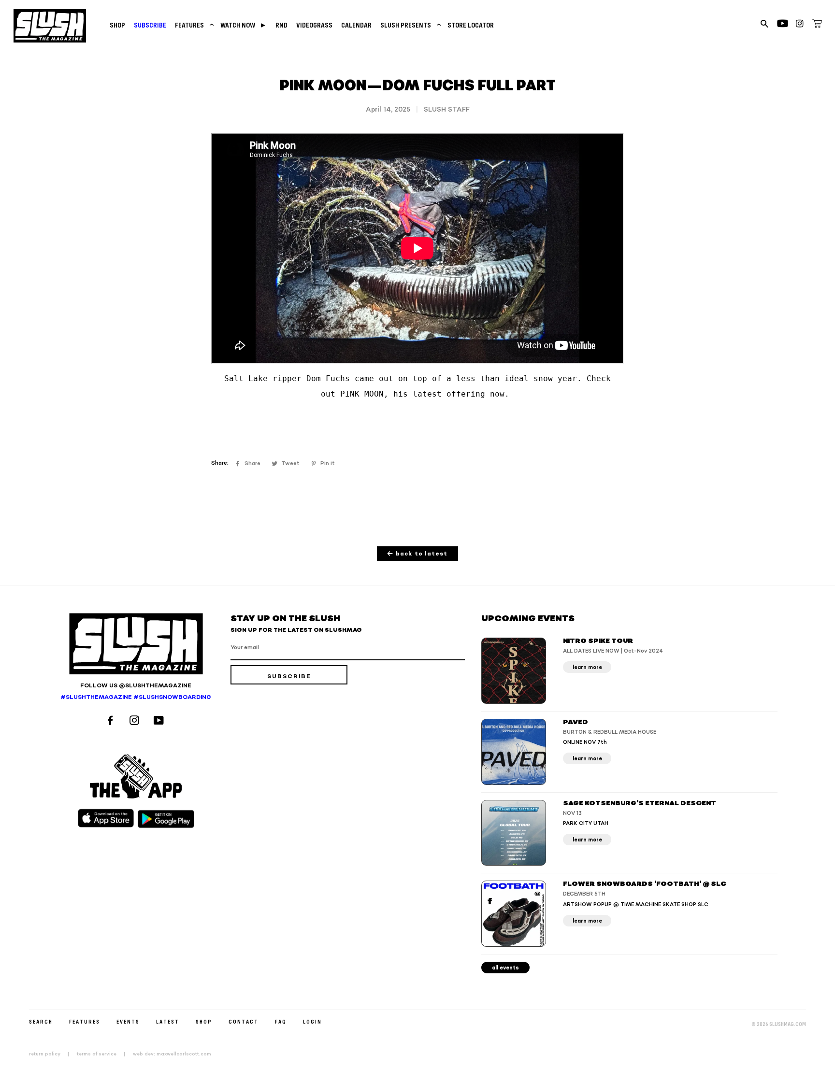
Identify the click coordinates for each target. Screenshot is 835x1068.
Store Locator (470, 24)
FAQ (281, 1021)
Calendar (356, 24)
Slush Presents (409, 24)
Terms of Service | (104, 1054)
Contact (244, 1021)
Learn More (587, 667)
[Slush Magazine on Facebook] (112, 721)
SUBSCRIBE (150, 24)
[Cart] (817, 25)
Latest (167, 1021)
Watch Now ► (243, 24)
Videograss (314, 24)
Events (128, 1021)
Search (41, 1021)
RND (281, 24)
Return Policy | (52, 1054)
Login (312, 1021)
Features (193, 24)
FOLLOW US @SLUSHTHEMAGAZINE (135, 686)
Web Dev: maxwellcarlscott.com (172, 1054)
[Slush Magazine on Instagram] (136, 721)
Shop (117, 24)
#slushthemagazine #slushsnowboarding (135, 697)
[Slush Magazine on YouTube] (160, 721)
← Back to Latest (417, 554)
